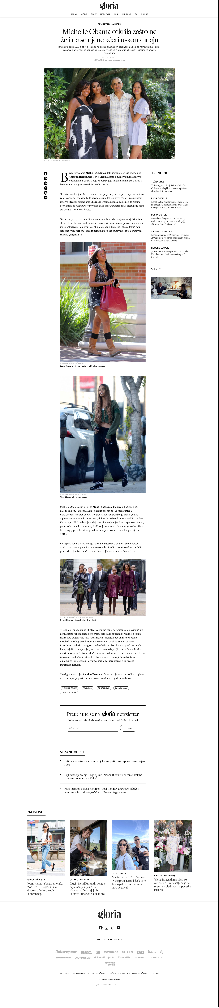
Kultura (126, 14)
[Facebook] (100, 928)
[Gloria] (109, 6)
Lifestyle (105, 14)
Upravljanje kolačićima (109, 979)
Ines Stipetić (111, 57)
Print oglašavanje (140, 973)
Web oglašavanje (99, 973)
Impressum (64, 973)
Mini (116, 14)
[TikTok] (112, 928)
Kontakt (155, 973)
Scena (74, 14)
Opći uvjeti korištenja (120, 973)
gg (136, 14)
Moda (84, 14)
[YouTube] (118, 927)
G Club (144, 14)
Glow (94, 14)
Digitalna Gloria (112, 939)
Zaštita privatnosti (80, 973)
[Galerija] (109, 113)
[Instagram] (106, 928)
